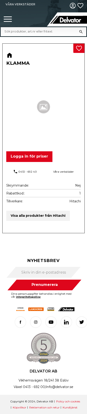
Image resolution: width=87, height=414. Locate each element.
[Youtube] (51, 322)
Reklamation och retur (44, 407)
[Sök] (81, 31)
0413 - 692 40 (27, 171)
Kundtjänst (70, 407)
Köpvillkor (19, 407)
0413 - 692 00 (34, 387)
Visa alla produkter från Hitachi (38, 215)
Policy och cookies (68, 401)
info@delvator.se (59, 387)
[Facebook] (20, 322)
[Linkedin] (66, 322)
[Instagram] (36, 322)
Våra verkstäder (63, 171)
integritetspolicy (28, 296)
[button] (8, 19)
